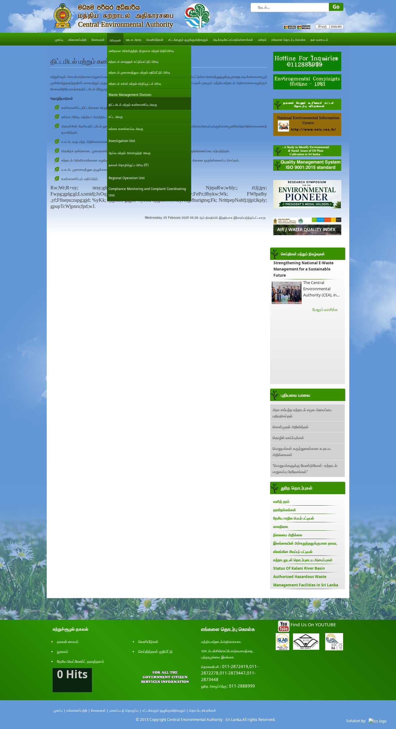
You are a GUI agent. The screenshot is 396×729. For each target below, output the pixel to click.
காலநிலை (280, 526)
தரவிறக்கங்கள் (284, 509)
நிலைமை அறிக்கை (287, 534)
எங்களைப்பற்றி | (78, 710)
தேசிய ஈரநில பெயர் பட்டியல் (293, 518)
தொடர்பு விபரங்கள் (202, 710)
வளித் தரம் (281, 501)
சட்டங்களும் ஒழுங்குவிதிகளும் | (165, 710)
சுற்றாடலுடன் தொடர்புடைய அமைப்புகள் (303, 560)
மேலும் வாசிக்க (325, 309)
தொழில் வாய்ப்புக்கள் (288, 437)
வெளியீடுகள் (148, 641)
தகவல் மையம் (68, 641)
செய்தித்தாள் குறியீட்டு (155, 651)
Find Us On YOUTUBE (313, 624)
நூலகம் (62, 651)
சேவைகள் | (99, 710)
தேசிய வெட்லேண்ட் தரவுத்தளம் (80, 661)
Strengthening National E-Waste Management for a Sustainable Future (303, 269)
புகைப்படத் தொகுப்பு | (125, 710)
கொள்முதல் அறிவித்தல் (290, 426)
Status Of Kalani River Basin (299, 568)
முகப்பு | (60, 710)
